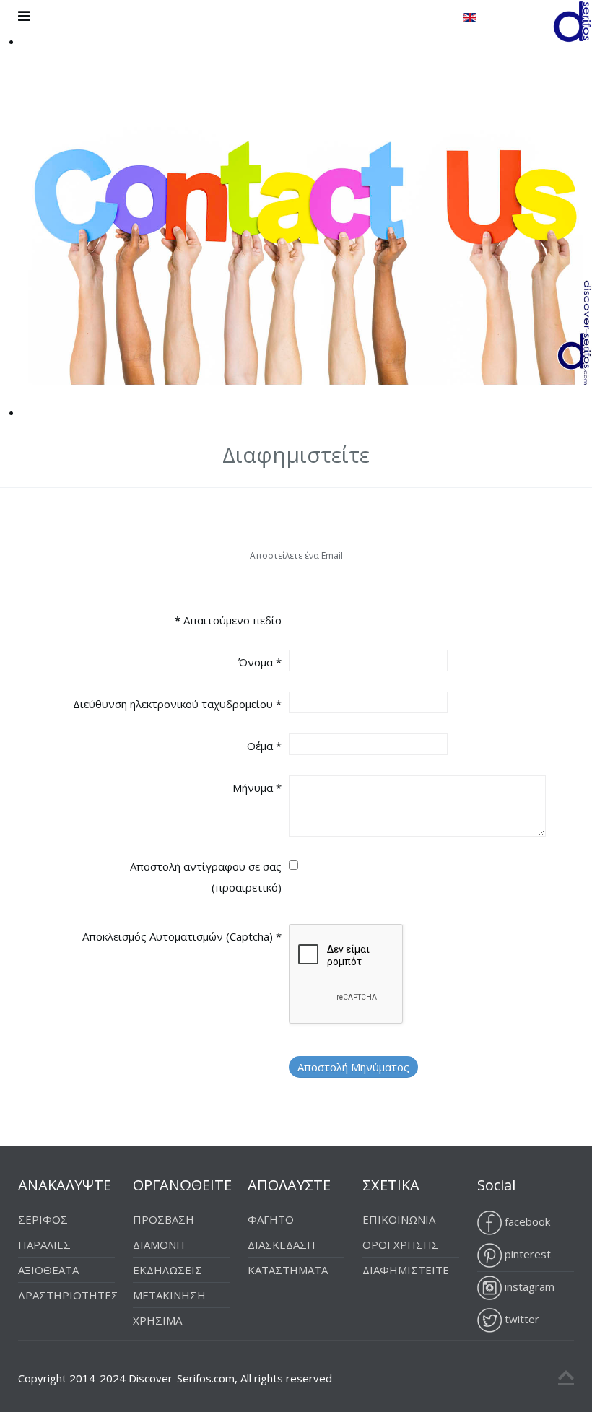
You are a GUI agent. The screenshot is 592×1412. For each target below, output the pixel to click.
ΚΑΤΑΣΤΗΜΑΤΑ (288, 1270)
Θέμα (264, 745)
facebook (526, 1221)
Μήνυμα (257, 787)
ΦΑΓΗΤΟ (271, 1219)
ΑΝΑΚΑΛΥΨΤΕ (64, 1185)
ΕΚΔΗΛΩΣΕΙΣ (167, 1270)
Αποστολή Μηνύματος (353, 1067)
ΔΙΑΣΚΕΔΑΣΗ (281, 1244)
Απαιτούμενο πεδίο (228, 620)
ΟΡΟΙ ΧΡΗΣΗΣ (400, 1244)
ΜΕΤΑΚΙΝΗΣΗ (169, 1295)
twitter (520, 1319)
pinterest (526, 1254)
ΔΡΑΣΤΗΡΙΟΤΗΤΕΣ (68, 1295)
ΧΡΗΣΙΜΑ (157, 1320)
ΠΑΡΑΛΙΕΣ (44, 1244)
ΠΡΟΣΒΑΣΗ (163, 1219)
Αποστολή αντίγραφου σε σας (206, 866)
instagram (528, 1286)
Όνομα (260, 662)
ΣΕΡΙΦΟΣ (43, 1219)
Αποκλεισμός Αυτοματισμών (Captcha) (182, 936)
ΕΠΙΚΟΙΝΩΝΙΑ (398, 1219)
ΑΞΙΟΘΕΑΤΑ (48, 1270)
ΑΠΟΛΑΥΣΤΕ (289, 1185)
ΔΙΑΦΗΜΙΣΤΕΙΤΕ (405, 1270)
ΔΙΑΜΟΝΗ (159, 1244)
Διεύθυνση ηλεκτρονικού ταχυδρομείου (177, 704)
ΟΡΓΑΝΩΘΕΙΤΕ (182, 1185)
